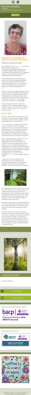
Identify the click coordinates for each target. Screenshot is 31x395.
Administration (21, 394)
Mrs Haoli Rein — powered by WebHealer (17, 392)
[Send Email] (13, 2)
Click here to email (17, 298)
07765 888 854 (17, 291)
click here (11, 154)
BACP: (24, 86)
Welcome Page (18, 66)
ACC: (3, 88)
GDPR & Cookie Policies (11, 394)
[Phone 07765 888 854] (18, 2)
